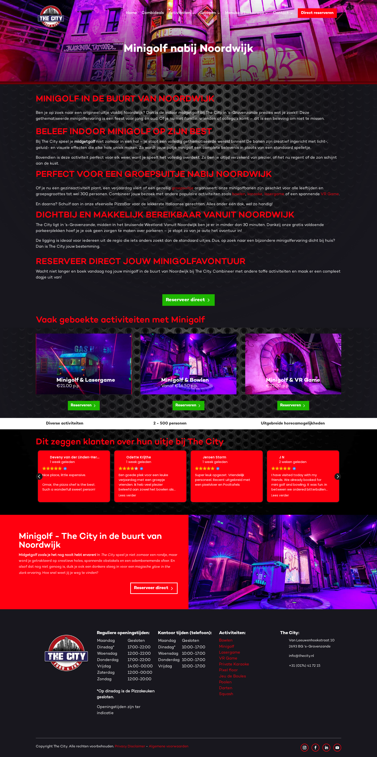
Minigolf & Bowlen (185, 380)
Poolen (225, 682)
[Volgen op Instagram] (304, 748)
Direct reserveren (317, 13)
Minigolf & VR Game (293, 380)
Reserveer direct (185, 300)
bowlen (238, 194)
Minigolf (226, 647)
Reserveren (81, 405)
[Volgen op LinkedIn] (326, 748)
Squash (226, 694)
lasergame (274, 194)
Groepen (208, 13)
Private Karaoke (234, 664)
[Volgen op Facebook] (315, 748)
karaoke (254, 194)
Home (131, 13)
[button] (337, 476)
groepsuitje (183, 188)
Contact (281, 13)
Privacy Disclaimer (130, 746)
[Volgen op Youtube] (337, 748)
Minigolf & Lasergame (86, 380)
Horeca (257, 13)
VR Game (330, 194)
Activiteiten (179, 13)
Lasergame (229, 653)
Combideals (153, 13)
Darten (225, 688)
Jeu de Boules (232, 676)
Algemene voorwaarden (169, 746)
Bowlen (226, 641)
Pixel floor (228, 670)
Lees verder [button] (51, 496)
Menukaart (235, 13)
